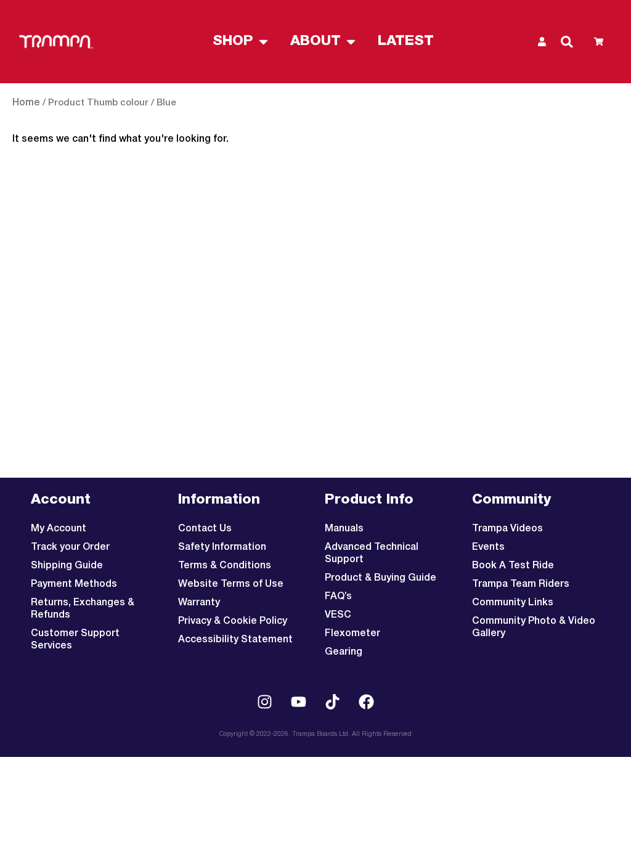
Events (488, 547)
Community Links (512, 603)
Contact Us (205, 529)
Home (26, 103)
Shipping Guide (67, 566)
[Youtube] (298, 701)
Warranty (199, 603)
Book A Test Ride (513, 566)
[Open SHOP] (263, 41)
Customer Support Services (75, 639)
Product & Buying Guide (380, 578)
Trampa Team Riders (520, 584)
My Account (58, 529)
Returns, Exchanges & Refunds (82, 609)
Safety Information (222, 547)
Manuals (344, 529)
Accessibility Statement (235, 640)
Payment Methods (74, 584)
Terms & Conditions (224, 566)
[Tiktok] (332, 701)
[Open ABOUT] (351, 41)
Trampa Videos (507, 529)
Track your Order (70, 547)
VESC (338, 615)
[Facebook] (366, 701)
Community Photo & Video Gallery (533, 627)
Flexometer (352, 633)
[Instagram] (265, 701)
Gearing (343, 652)
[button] (567, 42)
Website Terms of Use (230, 584)
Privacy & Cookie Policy (232, 621)
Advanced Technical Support (371, 553)
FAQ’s (338, 596)
